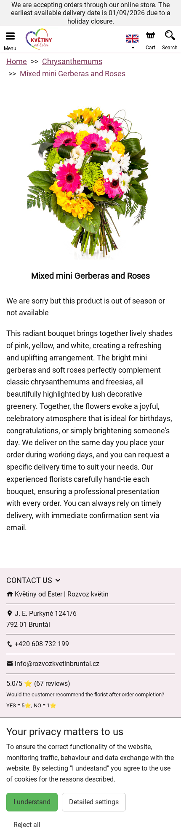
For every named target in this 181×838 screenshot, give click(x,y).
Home (16, 61)
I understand (32, 802)
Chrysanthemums (72, 61)
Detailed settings (94, 802)
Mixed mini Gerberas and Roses (72, 73)
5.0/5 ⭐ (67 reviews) (38, 684)
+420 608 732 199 (41, 644)
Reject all (26, 825)
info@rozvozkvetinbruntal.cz (56, 664)
